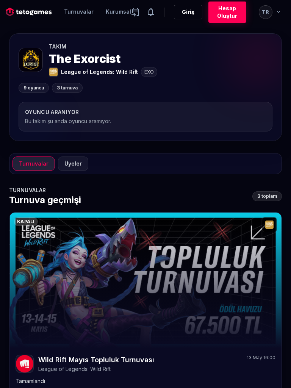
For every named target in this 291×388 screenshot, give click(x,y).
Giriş (188, 12)
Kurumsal (118, 11)
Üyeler (73, 163)
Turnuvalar (79, 11)
